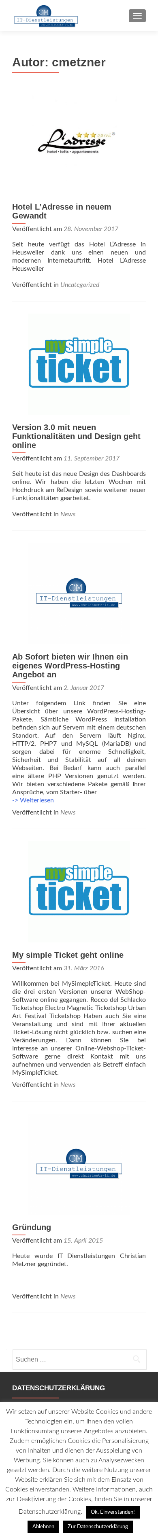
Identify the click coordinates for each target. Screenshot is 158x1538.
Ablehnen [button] (43, 1527)
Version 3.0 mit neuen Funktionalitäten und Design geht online (76, 436)
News (67, 514)
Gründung (31, 1227)
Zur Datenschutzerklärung (98, 1527)
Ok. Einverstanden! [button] (113, 1512)
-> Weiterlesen (33, 800)
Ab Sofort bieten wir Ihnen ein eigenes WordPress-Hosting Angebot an (70, 665)
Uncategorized (79, 285)
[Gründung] (79, 1163)
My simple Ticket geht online (68, 954)
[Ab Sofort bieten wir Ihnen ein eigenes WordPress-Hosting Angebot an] (79, 593)
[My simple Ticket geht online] (79, 891)
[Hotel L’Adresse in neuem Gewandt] (79, 143)
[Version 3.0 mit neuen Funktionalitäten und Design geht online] (79, 364)
